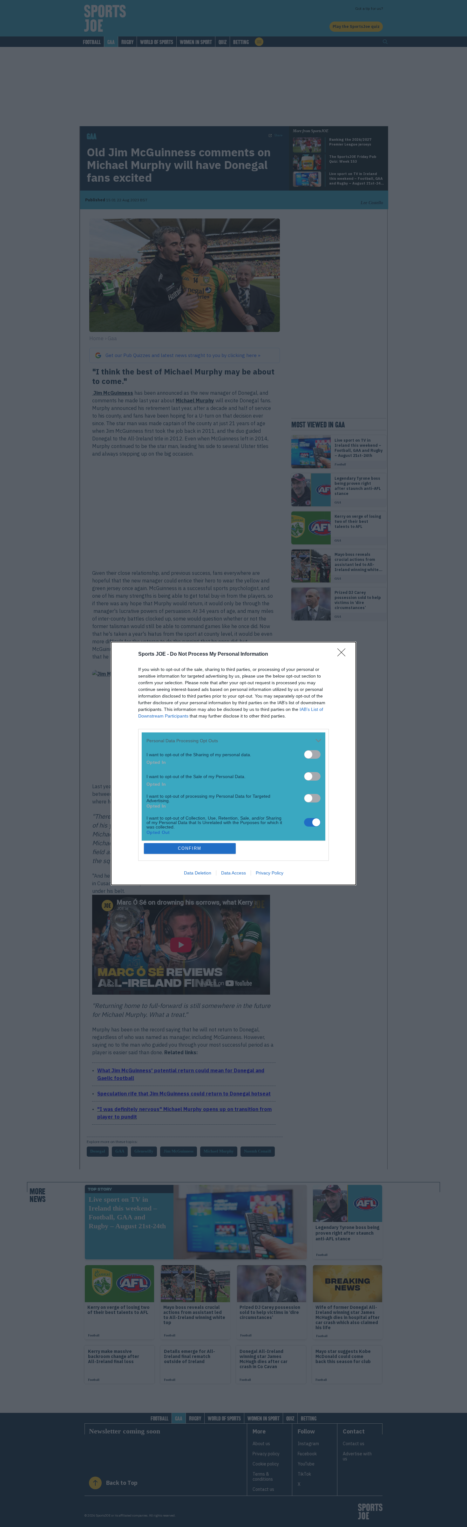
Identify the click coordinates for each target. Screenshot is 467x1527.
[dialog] (233, 763)
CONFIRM (189, 848)
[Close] (343, 654)
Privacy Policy (269, 872)
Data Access (233, 872)
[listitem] (233, 740)
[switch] (312, 754)
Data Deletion (197, 872)
